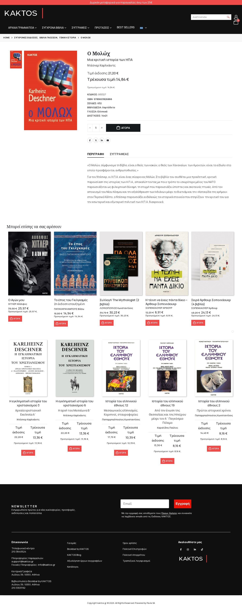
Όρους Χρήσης (169, 513)
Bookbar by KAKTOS (78, 548)
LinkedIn (102, 140)
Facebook (90, 140)
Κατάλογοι (73, 566)
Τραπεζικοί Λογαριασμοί (136, 560)
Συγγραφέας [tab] (119, 154)
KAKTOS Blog (74, 554)
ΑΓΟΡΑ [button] (16, 318)
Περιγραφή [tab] (95, 154)
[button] (228, 17)
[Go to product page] (29, 263)
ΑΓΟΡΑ (125, 128)
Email (107, 140)
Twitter (95, 140)
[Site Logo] (23, 13)
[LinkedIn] (195, 549)
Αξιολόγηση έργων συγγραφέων (84, 560)
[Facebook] (181, 549)
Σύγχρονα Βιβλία (53, 27)
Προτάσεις (102, 27)
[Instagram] (187, 549)
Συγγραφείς (79, 27)
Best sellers (125, 27)
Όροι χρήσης (130, 543)
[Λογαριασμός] (236, 17)
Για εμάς (71, 543)
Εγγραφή (183, 503)
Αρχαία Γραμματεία (21, 27)
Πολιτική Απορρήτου (134, 554)
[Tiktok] (202, 549)
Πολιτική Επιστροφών (135, 548)
